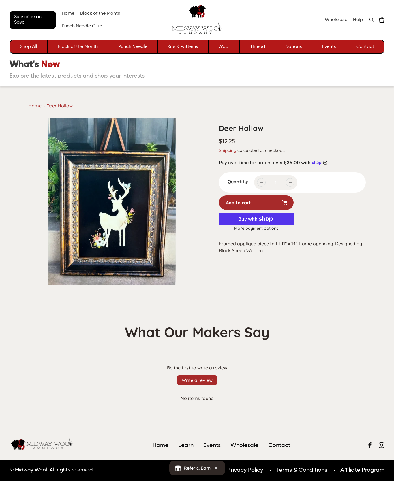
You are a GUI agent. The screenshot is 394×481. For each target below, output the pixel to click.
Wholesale (336, 20)
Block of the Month (78, 46)
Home (35, 106)
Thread (257, 46)
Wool (224, 46)
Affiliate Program (362, 470)
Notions (293, 46)
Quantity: (238, 181)
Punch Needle (132, 46)
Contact (365, 46)
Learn (186, 445)
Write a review (197, 380)
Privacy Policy (245, 470)
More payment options (256, 228)
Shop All (28, 46)
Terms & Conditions (301, 470)
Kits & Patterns (183, 46)
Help (358, 20)
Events (329, 46)
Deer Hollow (59, 106)
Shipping (227, 150)
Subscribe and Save (29, 20)
